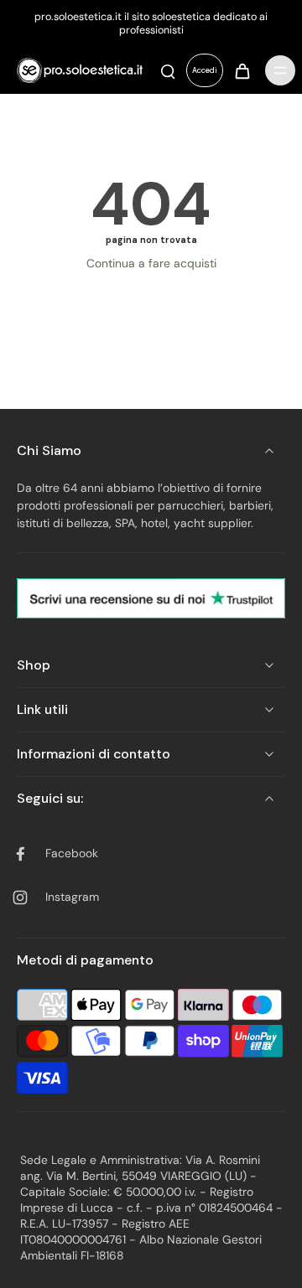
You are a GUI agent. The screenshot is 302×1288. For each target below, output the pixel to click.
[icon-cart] (241, 70)
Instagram (72, 896)
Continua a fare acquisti (151, 263)
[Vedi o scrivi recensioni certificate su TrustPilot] (151, 598)
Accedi (204, 70)
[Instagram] (26, 897)
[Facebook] (26, 853)
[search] (167, 70)
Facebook (71, 853)
